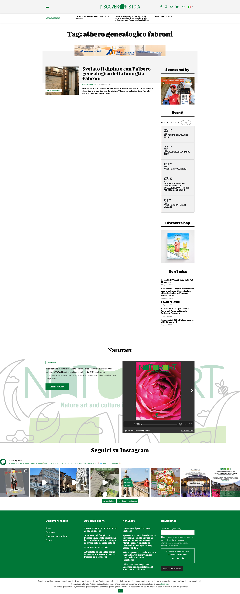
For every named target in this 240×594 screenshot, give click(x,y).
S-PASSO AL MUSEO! (164, 16)
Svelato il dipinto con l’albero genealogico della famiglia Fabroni (116, 73)
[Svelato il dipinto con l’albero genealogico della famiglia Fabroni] (62, 81)
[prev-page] (73, 17)
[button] (190, 6)
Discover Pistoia (89, 84)
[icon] (177, 7)
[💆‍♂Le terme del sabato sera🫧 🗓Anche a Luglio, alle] (195, 482)
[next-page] (193, 17)
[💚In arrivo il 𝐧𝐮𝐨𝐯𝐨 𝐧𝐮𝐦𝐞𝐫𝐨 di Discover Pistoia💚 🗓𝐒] (165, 482)
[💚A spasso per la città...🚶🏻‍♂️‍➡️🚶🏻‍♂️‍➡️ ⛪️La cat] (74, 482)
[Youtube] (171, 6)
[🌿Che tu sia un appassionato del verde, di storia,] (104, 482)
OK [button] (120, 590)
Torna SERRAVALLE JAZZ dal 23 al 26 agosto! (92, 17)
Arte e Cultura (53, 90)
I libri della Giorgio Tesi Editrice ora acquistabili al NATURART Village (137, 567)
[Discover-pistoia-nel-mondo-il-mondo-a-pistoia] (120, 7)
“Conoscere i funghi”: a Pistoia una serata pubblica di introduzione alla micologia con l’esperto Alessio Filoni (132, 18)
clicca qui (164, 584)
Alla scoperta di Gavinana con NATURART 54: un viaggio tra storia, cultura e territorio (139, 556)
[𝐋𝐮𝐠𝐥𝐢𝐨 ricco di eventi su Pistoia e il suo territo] (135, 482)
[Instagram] (166, 6)
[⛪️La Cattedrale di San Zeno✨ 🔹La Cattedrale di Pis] (44, 482)
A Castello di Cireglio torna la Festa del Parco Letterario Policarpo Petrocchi (175, 311)
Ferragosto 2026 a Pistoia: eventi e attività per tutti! (177, 321)
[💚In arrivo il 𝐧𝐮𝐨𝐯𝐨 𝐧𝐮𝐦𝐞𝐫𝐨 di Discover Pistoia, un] (14, 482)
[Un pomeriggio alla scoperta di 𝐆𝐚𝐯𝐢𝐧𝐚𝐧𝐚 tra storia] (225, 482)
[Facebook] (161, 6)
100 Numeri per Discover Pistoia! (136, 529)
